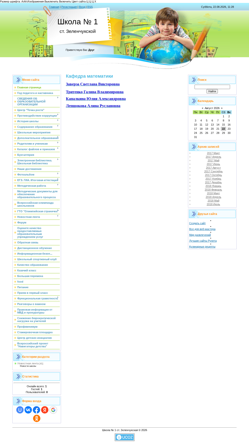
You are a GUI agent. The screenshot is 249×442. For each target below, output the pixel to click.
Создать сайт (197, 223)
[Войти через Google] (53, 410)
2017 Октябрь (213, 175)
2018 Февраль (213, 189)
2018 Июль (213, 204)
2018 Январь (213, 185)
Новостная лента (28, 363)
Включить (65, 1)
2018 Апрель (213, 196)
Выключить (51, 1)
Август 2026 (212, 108)
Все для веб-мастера (202, 229)
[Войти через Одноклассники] (36, 418)
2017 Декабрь (213, 182)
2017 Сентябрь (213, 171)
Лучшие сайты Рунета (203, 240)
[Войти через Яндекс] (44, 410)
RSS (90, 6)
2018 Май (213, 200)
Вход (82, 6)
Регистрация (69, 6)
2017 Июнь (213, 164)
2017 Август (213, 167)
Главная (54, 6)
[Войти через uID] (20, 410)
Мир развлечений (200, 234)
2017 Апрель (213, 156)
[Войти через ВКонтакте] (28, 410)
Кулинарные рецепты (202, 246)
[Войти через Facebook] (36, 410)
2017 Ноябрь (213, 178)
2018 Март (213, 193)
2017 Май (213, 160)
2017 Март (213, 153)
